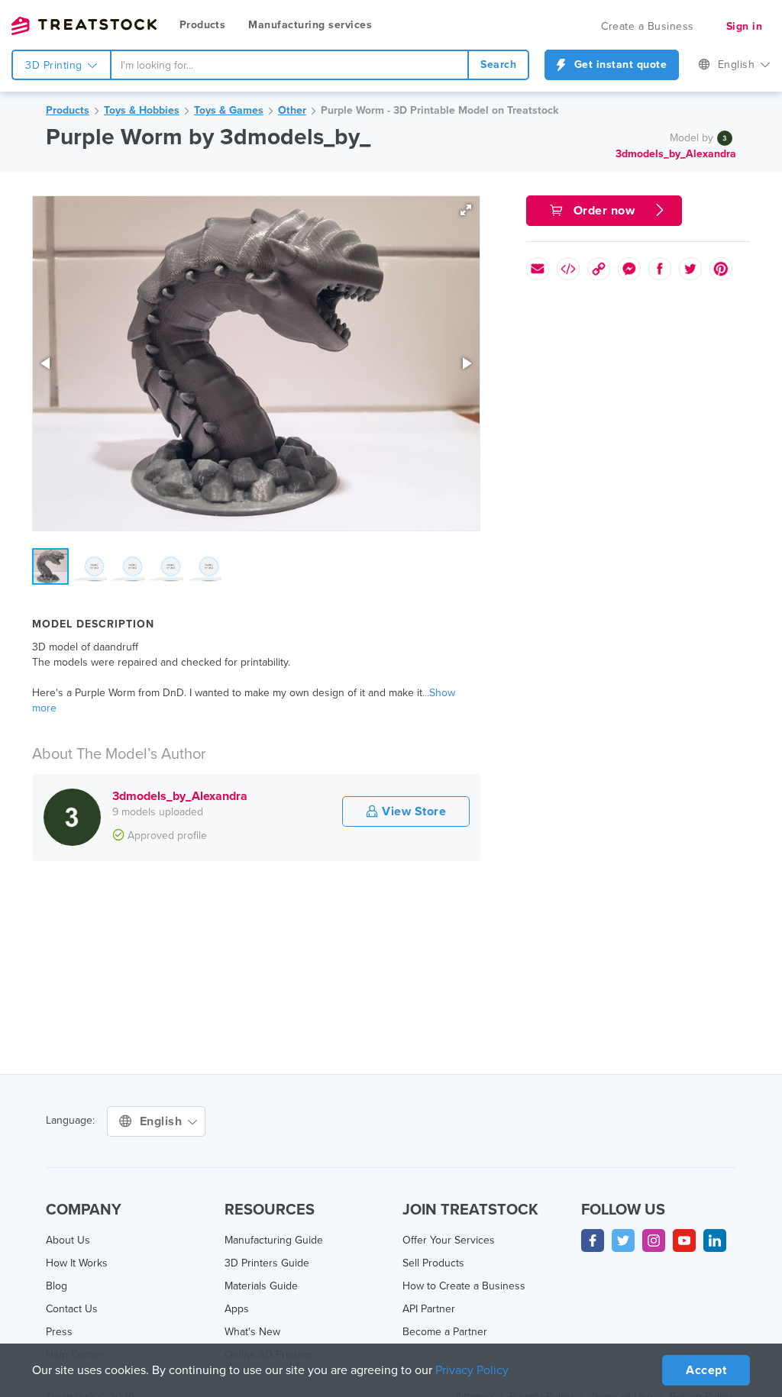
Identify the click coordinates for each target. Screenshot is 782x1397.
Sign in (744, 26)
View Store (413, 811)
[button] (466, 210)
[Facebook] (592, 1240)
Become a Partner (444, 1331)
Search (498, 64)
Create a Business (647, 26)
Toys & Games (228, 110)
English (738, 64)
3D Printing (55, 65)
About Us (68, 1240)
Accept (706, 1370)
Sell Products (433, 1263)
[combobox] (289, 65)
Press (59, 1331)
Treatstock (84, 26)
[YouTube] (684, 1240)
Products (202, 24)
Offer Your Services (448, 1240)
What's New (252, 1331)
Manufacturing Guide (274, 1240)
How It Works (77, 1263)
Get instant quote (618, 64)
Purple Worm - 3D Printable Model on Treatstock (439, 110)
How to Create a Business (463, 1285)
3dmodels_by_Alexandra (676, 153)
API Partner (428, 1308)
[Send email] (537, 268)
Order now (604, 210)
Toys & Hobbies (141, 110)
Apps (237, 1308)
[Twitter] (623, 1240)
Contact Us (72, 1308)
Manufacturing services (310, 24)
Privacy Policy (472, 1370)
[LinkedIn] (714, 1240)
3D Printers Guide (267, 1263)
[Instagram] (653, 1240)
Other (292, 110)
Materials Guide (261, 1285)
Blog (56, 1285)
